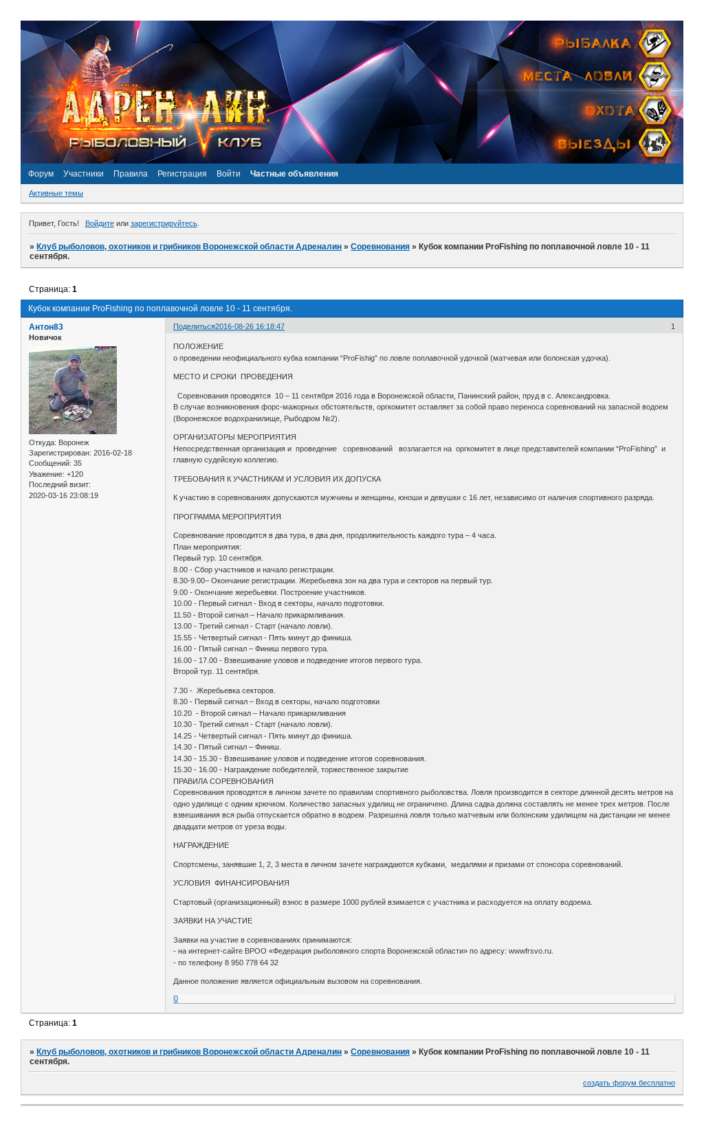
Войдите (99, 223)
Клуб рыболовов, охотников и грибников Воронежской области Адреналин (189, 246)
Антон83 (46, 327)
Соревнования (380, 246)
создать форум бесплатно (629, 1083)
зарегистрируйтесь (164, 223)
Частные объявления (294, 174)
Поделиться (194, 326)
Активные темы (56, 193)
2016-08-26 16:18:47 (250, 326)
